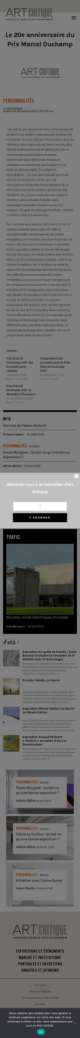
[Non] (75, 1023)
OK (41, 1031)
